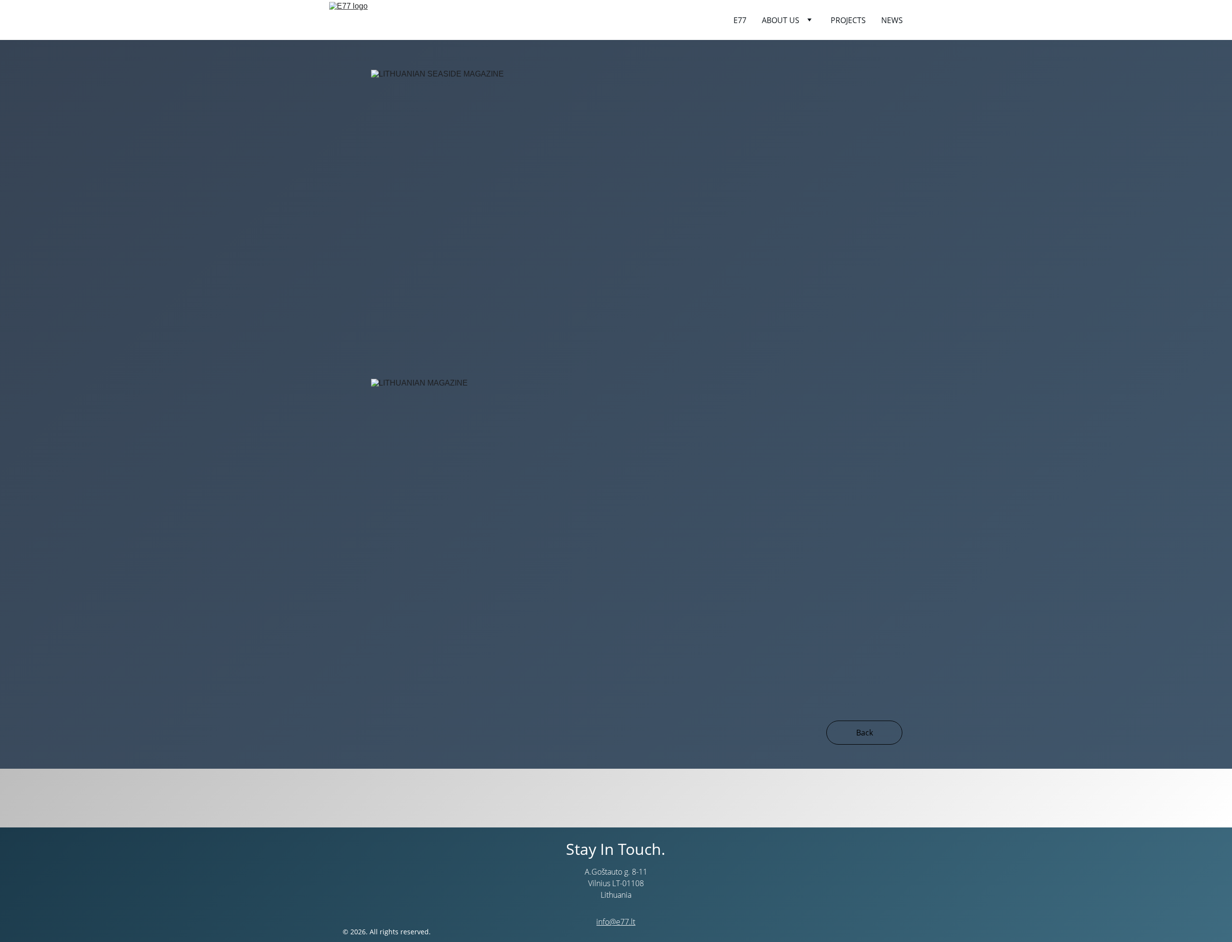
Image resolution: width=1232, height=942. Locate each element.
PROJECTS (848, 20)
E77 (739, 20)
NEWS (892, 20)
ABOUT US (780, 20)
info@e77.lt (615, 921)
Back (864, 732)
